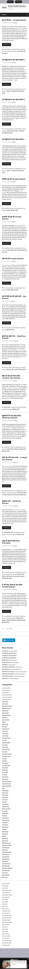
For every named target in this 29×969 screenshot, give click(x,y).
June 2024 (5, 929)
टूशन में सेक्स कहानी (6, 765)
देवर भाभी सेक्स (5, 772)
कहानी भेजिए (4, 717)
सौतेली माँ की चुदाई (6, 866)
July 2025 (4, 899)
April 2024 (5, 931)
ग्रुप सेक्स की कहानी (15, 91)
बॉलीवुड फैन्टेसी (5, 813)
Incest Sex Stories (12, 51)
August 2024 (5, 924)
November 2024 (6, 917)
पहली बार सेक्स (5, 797)
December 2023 (6, 940)
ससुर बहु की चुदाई (15, 576)
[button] (27, 15)
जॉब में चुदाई (4, 761)
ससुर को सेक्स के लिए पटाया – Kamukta (11, 542)
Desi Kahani (7, 49)
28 (7, 628)
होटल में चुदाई (5, 877)
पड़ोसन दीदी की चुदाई (6, 783)
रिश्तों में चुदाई (9, 576)
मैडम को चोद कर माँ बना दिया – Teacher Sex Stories (11, 377)
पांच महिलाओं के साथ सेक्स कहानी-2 (13, 99)
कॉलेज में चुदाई (14, 250)
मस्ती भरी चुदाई (5, 827)
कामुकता (8, 91)
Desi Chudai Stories (17, 6)
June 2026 (5, 885)
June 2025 (5, 901)
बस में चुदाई (4, 802)
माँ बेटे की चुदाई (15, 494)
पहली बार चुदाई (5, 795)
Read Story (6, 44)
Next (11, 628)
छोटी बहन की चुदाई (6, 749)
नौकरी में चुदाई (5, 779)
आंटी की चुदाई (20, 51)
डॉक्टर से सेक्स (5, 767)
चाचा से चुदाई (4, 745)
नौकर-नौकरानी (5, 777)
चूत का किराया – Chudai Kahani (14, 20)
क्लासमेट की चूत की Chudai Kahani (11, 218)
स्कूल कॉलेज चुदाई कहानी (7, 868)
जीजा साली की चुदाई (6, 756)
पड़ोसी (3, 788)
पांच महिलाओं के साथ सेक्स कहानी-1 (13, 139)
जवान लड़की (4, 752)
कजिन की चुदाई (5, 713)
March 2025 (5, 908)
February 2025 (6, 910)
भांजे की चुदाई (5, 822)
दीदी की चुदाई (5, 770)
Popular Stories (11, 618)
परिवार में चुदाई (5, 793)
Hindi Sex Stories (8, 89)
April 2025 (5, 906)
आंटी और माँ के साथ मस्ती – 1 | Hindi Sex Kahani (14, 458)
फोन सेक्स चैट (5, 799)
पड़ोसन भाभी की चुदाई (8, 532)
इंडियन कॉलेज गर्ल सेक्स (7, 706)
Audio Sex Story (6, 688)
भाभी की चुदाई (5, 825)
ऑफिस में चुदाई (5, 710)
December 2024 (7, 915)
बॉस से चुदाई (4, 815)
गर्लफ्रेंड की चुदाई (20, 250)
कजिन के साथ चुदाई (6, 715)
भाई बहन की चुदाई (5, 820)
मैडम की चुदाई (5, 838)
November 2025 (6, 890)
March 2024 (5, 933)
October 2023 (6, 945)
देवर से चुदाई (4, 774)
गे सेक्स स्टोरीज (5, 733)
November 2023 (6, 942)
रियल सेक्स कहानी (22, 449)
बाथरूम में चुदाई (5, 804)
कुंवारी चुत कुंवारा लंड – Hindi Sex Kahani (14, 337)
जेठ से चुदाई (4, 758)
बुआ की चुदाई (4, 811)
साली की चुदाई (5, 861)
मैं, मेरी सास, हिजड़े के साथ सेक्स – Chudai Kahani (12, 586)
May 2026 (4, 888)
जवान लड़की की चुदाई (6, 754)
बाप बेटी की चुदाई (5, 806)
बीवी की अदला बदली (6, 809)
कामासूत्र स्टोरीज (10, 131)
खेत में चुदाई (4, 726)
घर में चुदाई (4, 494)
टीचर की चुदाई (7, 407)
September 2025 (7, 894)
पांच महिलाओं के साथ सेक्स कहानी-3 (13, 60)
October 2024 (6, 920)
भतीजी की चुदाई (5, 818)
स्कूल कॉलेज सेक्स (5, 870)
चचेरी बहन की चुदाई (6, 742)
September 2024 (7, 922)
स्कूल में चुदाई (4, 872)
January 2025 (6, 913)
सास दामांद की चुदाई (6, 863)
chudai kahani (15, 49)
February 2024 (6, 936)
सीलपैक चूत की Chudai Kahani (13, 179)
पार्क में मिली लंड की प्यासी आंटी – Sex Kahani (14, 297)
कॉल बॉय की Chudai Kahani (12, 259)
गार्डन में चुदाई (5, 731)
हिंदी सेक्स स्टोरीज (8, 133)
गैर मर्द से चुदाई (5, 736)
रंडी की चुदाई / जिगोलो (6, 845)
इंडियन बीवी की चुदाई (6, 708)
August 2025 (5, 897)
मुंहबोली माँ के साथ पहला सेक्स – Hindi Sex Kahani (12, 417)
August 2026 (5, 883)
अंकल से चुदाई (5, 701)
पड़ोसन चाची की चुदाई (6, 781)
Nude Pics (18, 1)
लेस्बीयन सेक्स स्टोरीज (20, 620)
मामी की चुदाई (5, 834)
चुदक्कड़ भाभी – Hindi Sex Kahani (11, 502)
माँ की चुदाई (9, 494)
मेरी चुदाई (8, 620)
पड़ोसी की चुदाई (5, 790)
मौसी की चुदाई (5, 841)
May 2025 (4, 904)
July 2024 (4, 926)
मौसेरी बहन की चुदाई (6, 843)
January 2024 (6, 938)
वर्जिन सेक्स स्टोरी (5, 854)
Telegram (10, 1)
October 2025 (6, 892)
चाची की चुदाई (5, 747)
